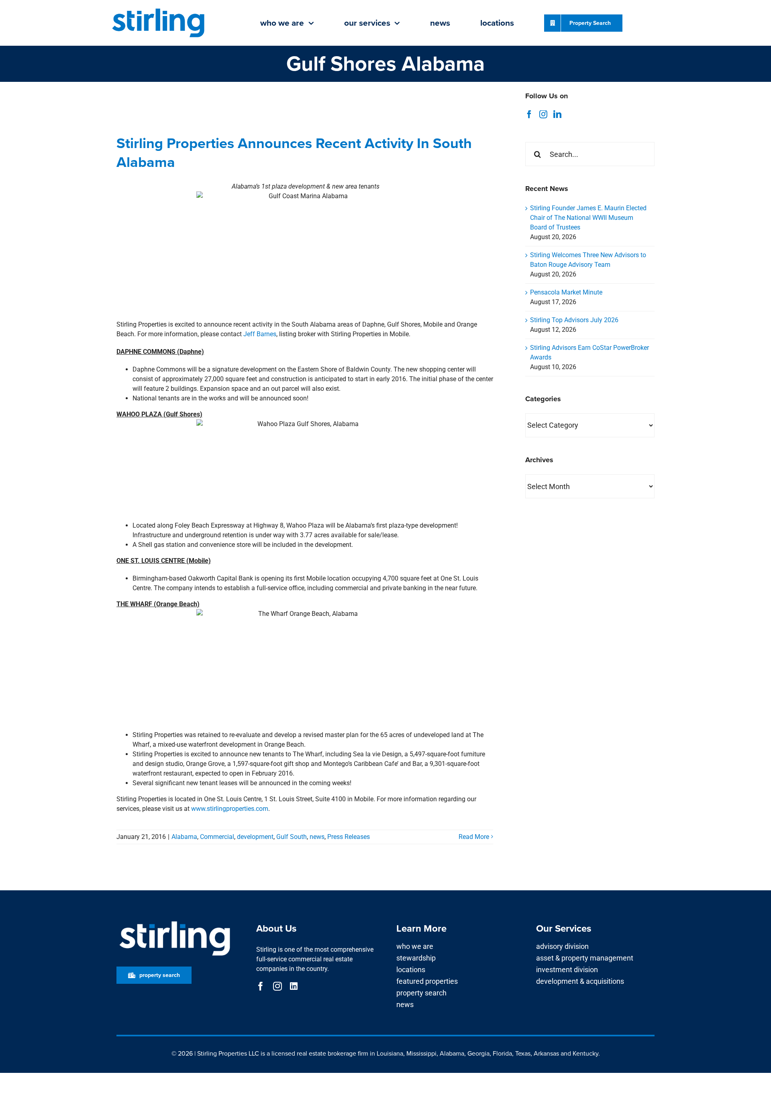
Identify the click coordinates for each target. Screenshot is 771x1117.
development (255, 837)
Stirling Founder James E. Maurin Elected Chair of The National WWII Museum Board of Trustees (588, 217)
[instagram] (277, 986)
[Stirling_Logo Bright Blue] (158, 9)
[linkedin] (294, 986)
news (317, 837)
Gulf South (291, 837)
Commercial (217, 837)
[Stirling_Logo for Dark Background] (174, 921)
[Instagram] (543, 114)
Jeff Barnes (259, 334)
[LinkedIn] (557, 114)
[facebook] (260, 986)
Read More (474, 837)
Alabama (184, 837)
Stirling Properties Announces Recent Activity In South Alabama (294, 152)
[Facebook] (529, 114)
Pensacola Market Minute (566, 292)
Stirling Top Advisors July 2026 (574, 320)
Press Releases (348, 837)
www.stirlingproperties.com (229, 808)
